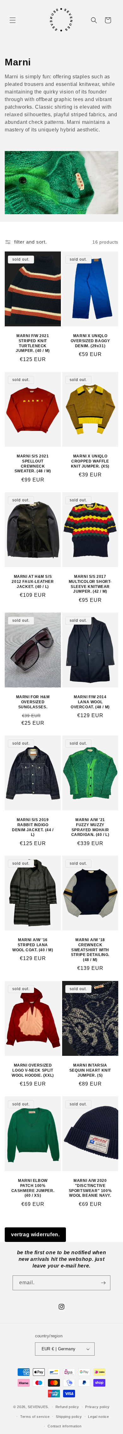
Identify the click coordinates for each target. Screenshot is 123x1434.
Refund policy (67, 1407)
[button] (13, 20)
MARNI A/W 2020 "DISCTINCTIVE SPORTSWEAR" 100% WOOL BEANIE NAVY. (90, 1188)
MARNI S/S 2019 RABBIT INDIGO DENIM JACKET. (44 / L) (32, 827)
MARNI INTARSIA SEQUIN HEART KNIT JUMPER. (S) (90, 1070)
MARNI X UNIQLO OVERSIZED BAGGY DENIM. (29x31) (90, 341)
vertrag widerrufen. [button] (35, 1234)
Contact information (64, 1426)
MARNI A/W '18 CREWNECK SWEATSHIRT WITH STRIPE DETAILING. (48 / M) (90, 950)
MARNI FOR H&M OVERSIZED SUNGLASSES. (33, 702)
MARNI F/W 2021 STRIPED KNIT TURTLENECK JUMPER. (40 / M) (33, 343)
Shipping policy (69, 1417)
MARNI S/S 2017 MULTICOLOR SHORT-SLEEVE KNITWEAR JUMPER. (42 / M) (90, 584)
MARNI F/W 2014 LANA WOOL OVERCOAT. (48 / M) (90, 702)
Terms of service (35, 1417)
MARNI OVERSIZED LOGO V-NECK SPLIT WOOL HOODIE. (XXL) (33, 1070)
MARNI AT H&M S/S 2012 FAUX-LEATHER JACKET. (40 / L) (33, 581)
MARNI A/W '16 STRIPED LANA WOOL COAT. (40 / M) (32, 945)
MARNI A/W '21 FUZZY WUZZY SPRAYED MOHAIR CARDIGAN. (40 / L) (90, 827)
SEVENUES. (38, 1407)
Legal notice (98, 1417)
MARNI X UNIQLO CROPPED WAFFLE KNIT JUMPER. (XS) (90, 461)
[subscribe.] (103, 1282)
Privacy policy (97, 1407)
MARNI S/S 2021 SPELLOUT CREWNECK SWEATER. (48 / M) (33, 463)
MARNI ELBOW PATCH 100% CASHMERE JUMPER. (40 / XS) (33, 1188)
